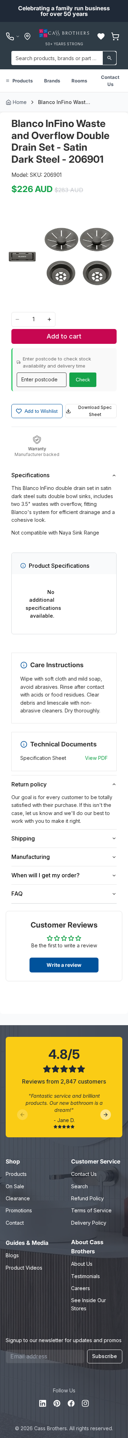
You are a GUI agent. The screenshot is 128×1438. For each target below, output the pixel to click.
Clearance (18, 1198)
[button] (101, 36)
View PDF (96, 758)
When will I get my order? (45, 875)
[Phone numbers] (13, 36)
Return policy (29, 784)
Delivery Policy (88, 1223)
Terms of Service (91, 1210)
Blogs (12, 1255)
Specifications (30, 475)
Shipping (23, 838)
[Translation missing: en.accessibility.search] (109, 58)
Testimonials (85, 1276)
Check (83, 379)
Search (79, 1186)
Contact (15, 1223)
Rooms (79, 80)
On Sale (15, 1186)
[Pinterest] (57, 1403)
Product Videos (24, 1268)
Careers (80, 1288)
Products (22, 80)
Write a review (64, 965)
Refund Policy (87, 1198)
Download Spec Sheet (95, 411)
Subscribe (104, 1356)
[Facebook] (71, 1403)
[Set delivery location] (27, 36)
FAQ (17, 893)
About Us (81, 1264)
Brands (52, 80)
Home (20, 102)
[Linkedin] (42, 1403)
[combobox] (64, 58)
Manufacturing (30, 856)
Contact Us (110, 80)
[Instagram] (85, 1403)
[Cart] (115, 36)
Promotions (19, 1210)
